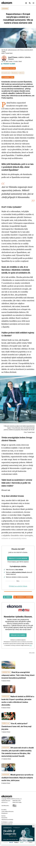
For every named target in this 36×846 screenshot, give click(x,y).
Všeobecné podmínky (7, 819)
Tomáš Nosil (8, 53)
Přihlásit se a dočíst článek (18, 586)
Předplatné (4, 813)
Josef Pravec (12, 57)
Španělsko (15, 72)
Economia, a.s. (18, 798)
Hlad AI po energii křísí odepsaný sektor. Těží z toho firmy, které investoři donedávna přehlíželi (17, 675)
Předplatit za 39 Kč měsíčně (18, 558)
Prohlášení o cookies (7, 822)
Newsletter (4, 817)
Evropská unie (6, 72)
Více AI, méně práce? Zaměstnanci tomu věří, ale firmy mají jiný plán (16, 726)
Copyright (4, 798)
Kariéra (3, 816)
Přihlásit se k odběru (18, 635)
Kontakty (3, 809)
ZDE (31, 645)
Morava (22, 72)
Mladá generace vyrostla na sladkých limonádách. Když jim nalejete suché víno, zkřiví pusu (17, 777)
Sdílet (8, 597)
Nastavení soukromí (6, 824)
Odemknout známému (24, 597)
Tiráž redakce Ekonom (7, 811)
